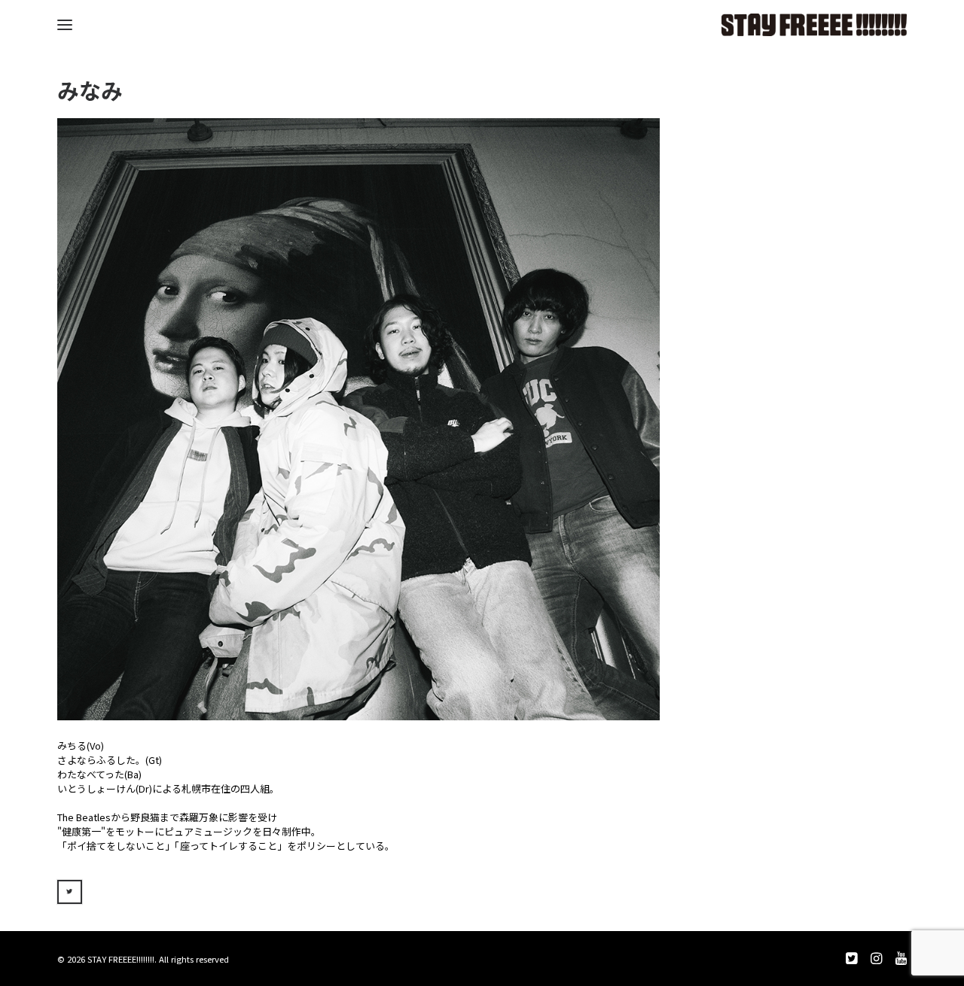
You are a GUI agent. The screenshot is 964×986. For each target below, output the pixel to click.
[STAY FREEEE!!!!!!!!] (814, 25)
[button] (64, 25)
